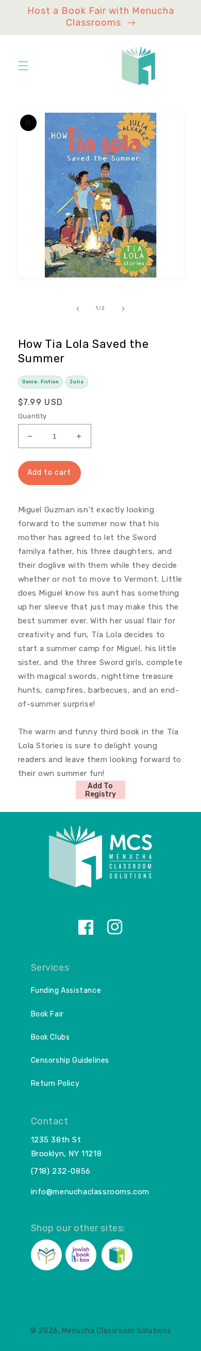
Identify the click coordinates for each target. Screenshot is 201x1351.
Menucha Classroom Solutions (116, 1330)
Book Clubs (50, 1037)
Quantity (32, 416)
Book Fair (47, 1014)
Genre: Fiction (40, 381)
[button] (23, 65)
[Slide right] (123, 309)
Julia (76, 381)
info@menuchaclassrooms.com (90, 1191)
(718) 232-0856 (61, 1171)
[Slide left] (77, 309)
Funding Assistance (66, 990)
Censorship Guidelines (70, 1060)
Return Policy (55, 1083)
